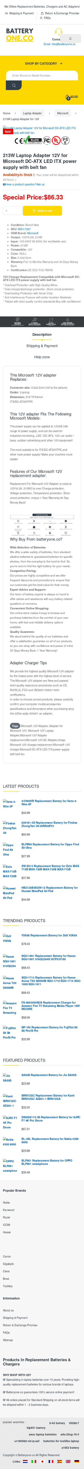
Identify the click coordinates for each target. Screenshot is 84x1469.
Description (41, 335)
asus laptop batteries (43, 1434)
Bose (6, 1279)
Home (6, 113)
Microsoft (62, 113)
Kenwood (8, 1210)
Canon (7, 1256)
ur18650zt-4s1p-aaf (26, 1441)
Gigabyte (8, 1264)
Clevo (6, 1271)
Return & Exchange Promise (62, 13)
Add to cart (45, 211)
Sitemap (8, 1340)
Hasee (7, 1232)
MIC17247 (24, 229)
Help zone (42, 357)
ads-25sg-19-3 (70, 1434)
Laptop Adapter (32, 113)
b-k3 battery (57, 1423)
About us (8, 1310)
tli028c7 (74, 1423)
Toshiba (8, 1286)
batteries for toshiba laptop (61, 1441)
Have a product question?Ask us (25, 184)
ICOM (6, 1225)
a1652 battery (70, 1447)
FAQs (47, 18)
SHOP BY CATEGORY (41, 63)
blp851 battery (36, 1428)
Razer (6, 1217)
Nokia (6, 1202)
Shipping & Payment (21, 13)
